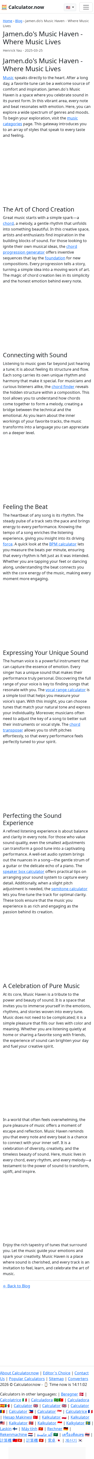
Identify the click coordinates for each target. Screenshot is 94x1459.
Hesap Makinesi (17, 1417)
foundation (55, 258)
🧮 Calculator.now (22, 7)
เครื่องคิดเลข (73, 1434)
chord (8, 223)
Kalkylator (75, 1423)
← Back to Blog (16, 1286)
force (8, 544)
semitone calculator (69, 888)
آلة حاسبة (44, 1434)
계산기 (71, 1440)
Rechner (54, 1428)
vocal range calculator (66, 689)
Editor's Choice (56, 1373)
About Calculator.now (19, 1373)
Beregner (69, 1394)
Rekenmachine (13, 1434)
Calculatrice (76, 1411)
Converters (78, 1378)
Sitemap (56, 1378)
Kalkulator (51, 1417)
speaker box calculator (23, 871)
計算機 (6, 1440)
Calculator (23, 1405)
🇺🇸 (68, 7)
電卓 (51, 1440)
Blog (18, 21)
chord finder (63, 386)
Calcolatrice (10, 1400)
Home (7, 21)
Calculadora (42, 1400)
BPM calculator (63, 544)
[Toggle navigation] (86, 7)
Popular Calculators (27, 1378)
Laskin (6, 1428)
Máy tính (29, 1428)
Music (8, 77)
